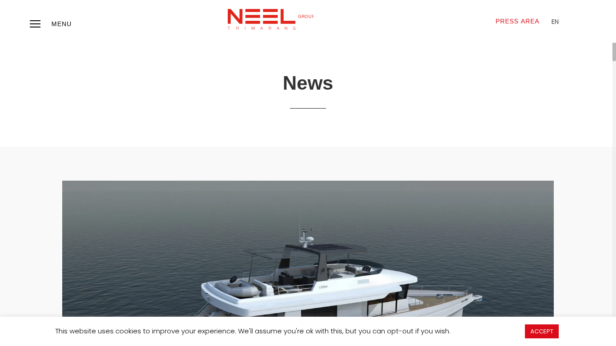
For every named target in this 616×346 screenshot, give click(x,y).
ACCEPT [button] (541, 331)
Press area (517, 21)
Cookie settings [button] (487, 331)
